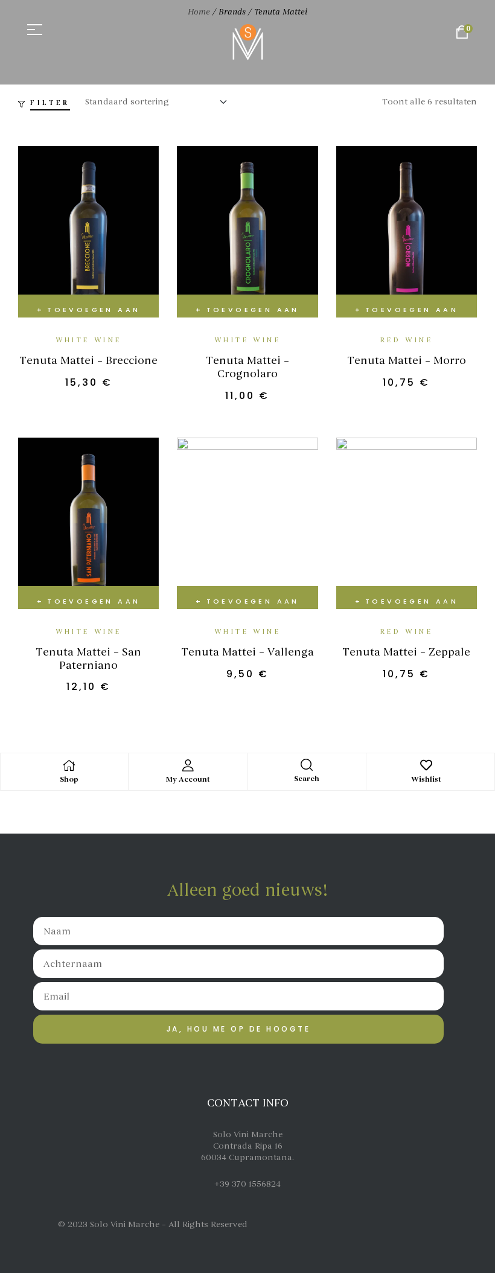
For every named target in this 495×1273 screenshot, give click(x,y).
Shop (69, 779)
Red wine (406, 340)
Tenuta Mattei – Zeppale (406, 652)
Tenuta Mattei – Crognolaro (247, 367)
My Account (188, 779)
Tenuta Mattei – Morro (406, 360)
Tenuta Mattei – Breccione (88, 360)
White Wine (89, 340)
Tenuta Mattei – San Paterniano (88, 658)
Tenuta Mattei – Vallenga (247, 652)
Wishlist (426, 779)
